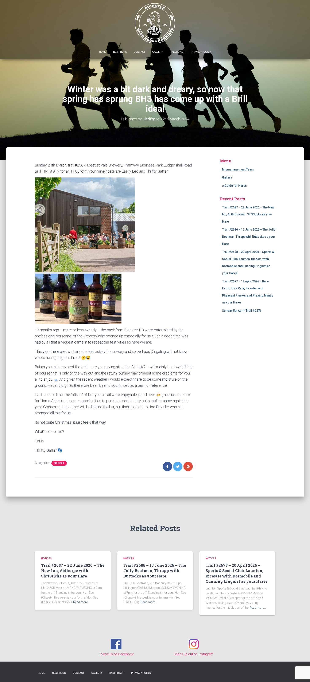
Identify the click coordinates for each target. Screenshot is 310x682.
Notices (59, 463)
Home (102, 51)
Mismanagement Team (238, 169)
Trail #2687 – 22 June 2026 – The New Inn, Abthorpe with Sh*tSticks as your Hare (248, 214)
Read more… (81, 602)
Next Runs (120, 51)
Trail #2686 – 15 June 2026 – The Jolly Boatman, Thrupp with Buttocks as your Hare (248, 236)
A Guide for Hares (234, 185)
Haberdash (177, 51)
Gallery (157, 51)
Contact (139, 51)
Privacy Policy (201, 51)
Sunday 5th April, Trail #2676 (241, 310)
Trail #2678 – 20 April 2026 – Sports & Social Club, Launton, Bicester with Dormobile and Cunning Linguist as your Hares (236, 573)
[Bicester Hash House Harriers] (155, 23)
